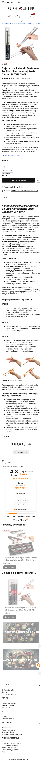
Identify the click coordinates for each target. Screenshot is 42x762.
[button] (14, 478)
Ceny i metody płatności (10, 750)
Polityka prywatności (9, 747)
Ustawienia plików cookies (11, 734)
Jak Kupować (6, 707)
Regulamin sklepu (8, 705)
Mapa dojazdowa (8, 719)
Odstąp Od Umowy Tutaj (10, 743)
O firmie (4, 692)
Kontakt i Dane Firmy (9, 690)
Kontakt (4, 717)
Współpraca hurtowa (9, 694)
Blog (3, 752)
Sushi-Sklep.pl (6, 23)
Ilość (3, 167)
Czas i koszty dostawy (10, 745)
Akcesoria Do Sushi (20, 23)
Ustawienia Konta (8, 732)
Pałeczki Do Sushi (34, 23)
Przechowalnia (7, 728)
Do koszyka (9, 567)
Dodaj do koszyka (18, 180)
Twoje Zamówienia (8, 730)
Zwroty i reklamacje (9, 703)
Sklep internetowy (18, 759)
